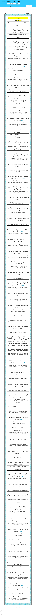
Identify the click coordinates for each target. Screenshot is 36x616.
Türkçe (31, 9)
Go (30, 6)
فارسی (34, 9)
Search (18, 3)
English (29, 9)
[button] (9, 1)
